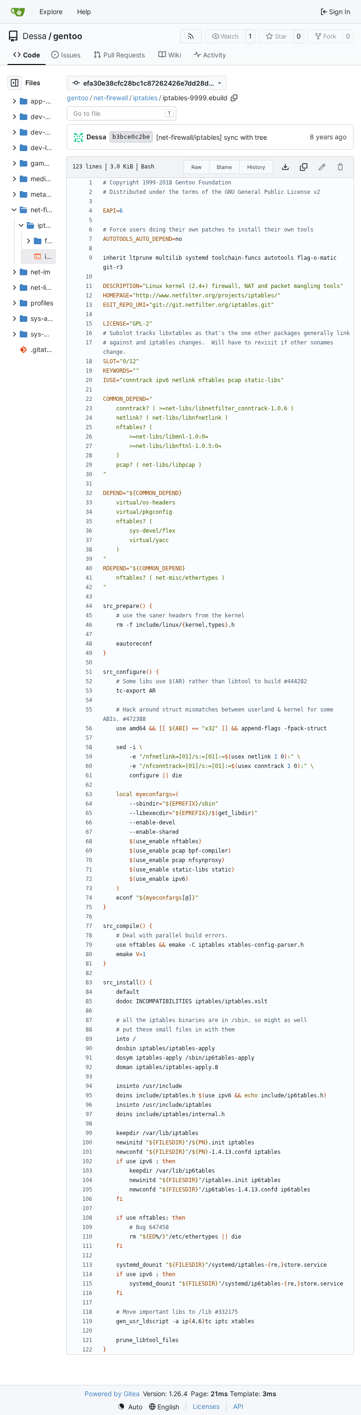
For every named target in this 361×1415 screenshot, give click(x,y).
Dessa (35, 36)
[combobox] (121, 113)
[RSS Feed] (191, 36)
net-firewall (111, 98)
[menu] (130, 1407)
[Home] (18, 11)
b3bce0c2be (131, 136)
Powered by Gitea (112, 1394)
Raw (196, 167)
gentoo (67, 36)
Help (84, 12)
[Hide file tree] (15, 83)
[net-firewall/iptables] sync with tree (211, 137)
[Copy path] (234, 98)
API (238, 1406)
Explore (51, 12)
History (256, 167)
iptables (145, 98)
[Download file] (285, 167)
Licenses (206, 1406)
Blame (224, 167)
